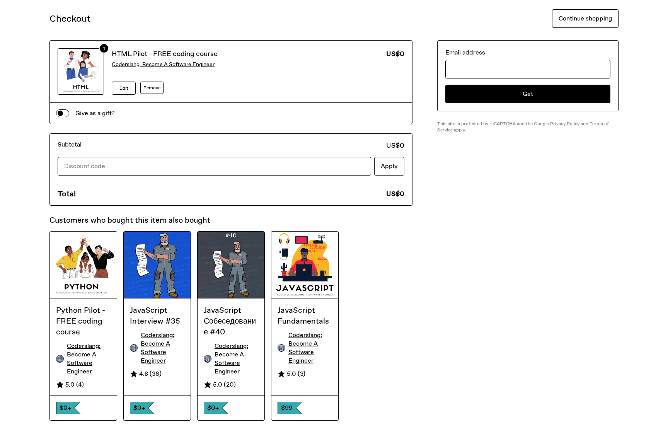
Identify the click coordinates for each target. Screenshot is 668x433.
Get (528, 93)
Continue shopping (585, 18)
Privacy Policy (564, 123)
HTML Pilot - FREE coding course (165, 53)
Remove (151, 87)
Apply (389, 166)
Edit (123, 88)
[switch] (62, 113)
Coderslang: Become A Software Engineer (163, 64)
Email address (465, 52)
